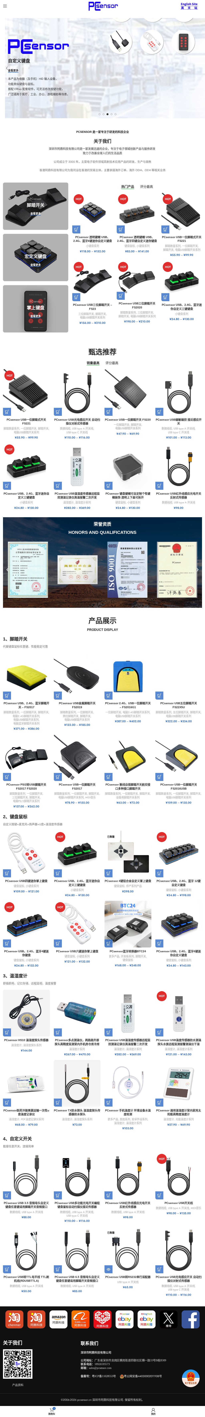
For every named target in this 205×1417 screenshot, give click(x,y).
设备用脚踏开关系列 (128, 797)
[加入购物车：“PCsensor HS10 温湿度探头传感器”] (7, 1032)
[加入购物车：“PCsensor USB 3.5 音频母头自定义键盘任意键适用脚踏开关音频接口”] (7, 1195)
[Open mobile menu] (5, 6)
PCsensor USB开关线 (179, 1203)
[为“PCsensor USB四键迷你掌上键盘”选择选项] (7, 873)
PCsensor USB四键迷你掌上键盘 (26, 881)
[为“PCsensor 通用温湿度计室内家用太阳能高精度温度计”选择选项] (159, 1103)
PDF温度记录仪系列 (32, 1119)
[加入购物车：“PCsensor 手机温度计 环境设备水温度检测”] (109, 1103)
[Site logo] (102, 6)
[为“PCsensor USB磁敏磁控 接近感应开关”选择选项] (159, 412)
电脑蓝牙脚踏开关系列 (26, 723)
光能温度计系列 (185, 1119)
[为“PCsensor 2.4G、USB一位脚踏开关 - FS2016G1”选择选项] (109, 696)
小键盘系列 (92, 246)
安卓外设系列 (139, 1119)
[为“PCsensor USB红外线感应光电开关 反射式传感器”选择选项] (159, 486)
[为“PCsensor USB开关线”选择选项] (159, 1195)
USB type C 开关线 (77, 432)
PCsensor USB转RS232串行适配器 (128, 1277)
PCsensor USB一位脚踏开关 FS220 (128, 419)
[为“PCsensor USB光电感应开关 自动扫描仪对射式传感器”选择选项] (58, 412)
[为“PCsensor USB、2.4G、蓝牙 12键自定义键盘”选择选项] (159, 873)
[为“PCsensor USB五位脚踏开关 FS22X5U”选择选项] (159, 696)
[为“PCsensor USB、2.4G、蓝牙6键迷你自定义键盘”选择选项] (159, 943)
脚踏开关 (168, 250)
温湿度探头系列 (32, 1045)
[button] (7, 569)
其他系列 (125, 1119)
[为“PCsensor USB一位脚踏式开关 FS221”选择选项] (165, 229)
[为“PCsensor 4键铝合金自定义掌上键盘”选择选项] (109, 873)
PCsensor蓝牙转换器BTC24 (128, 951)
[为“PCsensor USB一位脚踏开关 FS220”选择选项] (109, 412)
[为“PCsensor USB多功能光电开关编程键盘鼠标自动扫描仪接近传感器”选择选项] (58, 1195)
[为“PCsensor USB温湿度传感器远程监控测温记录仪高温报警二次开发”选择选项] (58, 486)
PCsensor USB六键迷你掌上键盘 (77, 951)
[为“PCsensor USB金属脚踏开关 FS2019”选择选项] (58, 696)
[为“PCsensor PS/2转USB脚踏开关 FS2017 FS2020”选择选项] (7, 777)
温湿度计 (68, 502)
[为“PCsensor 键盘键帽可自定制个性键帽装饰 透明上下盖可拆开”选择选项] (109, 486)
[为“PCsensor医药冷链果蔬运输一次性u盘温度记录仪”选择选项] (7, 1103)
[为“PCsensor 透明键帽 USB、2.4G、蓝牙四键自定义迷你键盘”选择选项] (121, 229)
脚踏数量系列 (173, 246)
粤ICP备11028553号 (104, 1376)
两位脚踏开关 (70, 716)
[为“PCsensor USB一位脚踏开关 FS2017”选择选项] (58, 777)
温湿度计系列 (83, 502)
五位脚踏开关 (181, 712)
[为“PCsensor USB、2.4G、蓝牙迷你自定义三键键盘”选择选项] (165, 297)
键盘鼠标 (130, 246)
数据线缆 (65, 428)
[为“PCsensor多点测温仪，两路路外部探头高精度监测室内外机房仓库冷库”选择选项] (58, 1032)
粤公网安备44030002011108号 (143, 1376)
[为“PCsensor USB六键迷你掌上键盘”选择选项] (58, 943)
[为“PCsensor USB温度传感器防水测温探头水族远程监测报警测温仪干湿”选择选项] (159, 1032)
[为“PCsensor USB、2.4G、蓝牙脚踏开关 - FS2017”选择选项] (7, 696)
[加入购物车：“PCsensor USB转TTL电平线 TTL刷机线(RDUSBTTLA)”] (7, 1269)
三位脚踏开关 (86, 314)
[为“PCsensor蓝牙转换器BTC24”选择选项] (109, 943)
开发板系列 (127, 956)
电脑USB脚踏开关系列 (187, 250)
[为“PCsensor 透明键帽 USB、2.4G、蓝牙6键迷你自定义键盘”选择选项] (76, 229)
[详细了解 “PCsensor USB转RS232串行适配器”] (109, 1269)
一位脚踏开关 (190, 246)
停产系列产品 (134, 886)
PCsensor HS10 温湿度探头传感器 (26, 1040)
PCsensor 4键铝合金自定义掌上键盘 (128, 881)
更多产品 (114, 956)
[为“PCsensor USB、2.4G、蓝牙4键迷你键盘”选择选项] (7, 943)
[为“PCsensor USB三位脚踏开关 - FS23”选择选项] (76, 297)
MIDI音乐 (90, 797)
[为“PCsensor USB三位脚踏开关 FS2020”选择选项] (121, 296)
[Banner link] (35, 206)
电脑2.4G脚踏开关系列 (26, 716)
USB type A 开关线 (82, 428)
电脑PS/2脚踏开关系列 (26, 801)
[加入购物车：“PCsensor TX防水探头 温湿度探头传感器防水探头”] (58, 1103)
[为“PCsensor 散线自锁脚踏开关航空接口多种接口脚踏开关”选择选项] (109, 777)
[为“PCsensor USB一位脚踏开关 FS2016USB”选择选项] (159, 777)
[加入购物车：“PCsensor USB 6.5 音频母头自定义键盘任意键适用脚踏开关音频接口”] (58, 1269)
